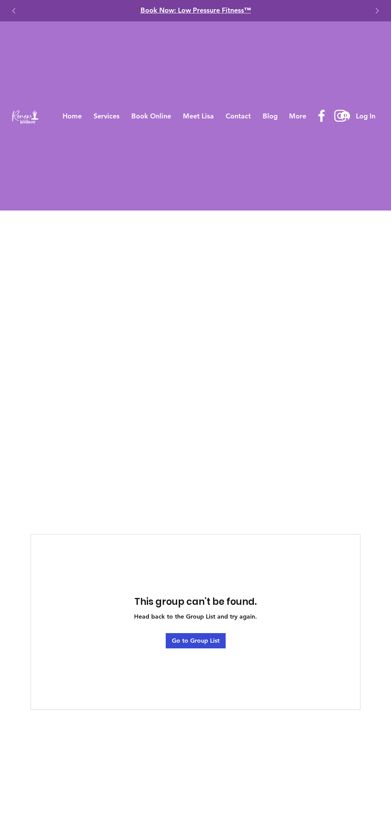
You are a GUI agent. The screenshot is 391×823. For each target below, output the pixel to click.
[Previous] (14, 11)
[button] (107, 115)
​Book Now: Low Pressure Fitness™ (185, 10)
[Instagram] (340, 116)
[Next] (377, 11)
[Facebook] (321, 116)
